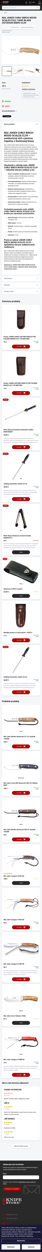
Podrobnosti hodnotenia (26, 27)
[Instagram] (8, 1223)
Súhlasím (31, 1247)
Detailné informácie (8, 111)
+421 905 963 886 (11, 1218)
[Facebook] (3, 1223)
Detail (21, 552)
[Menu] (39, 2)
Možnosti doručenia (28, 89)
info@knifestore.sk (11, 1214)
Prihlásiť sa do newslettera (12, 1189)
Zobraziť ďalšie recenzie (21, 1146)
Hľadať (37, 7)
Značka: (5, 32)
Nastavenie (21, 1241)
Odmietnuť (11, 1247)
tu (32, 1236)
